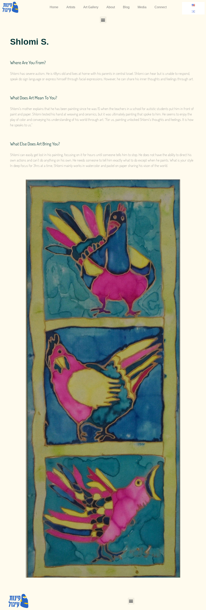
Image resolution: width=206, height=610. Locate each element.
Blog (126, 7)
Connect (160, 7)
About (110, 7)
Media (142, 7)
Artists (70, 7)
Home (54, 7)
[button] (103, 19)
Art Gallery (90, 7)
